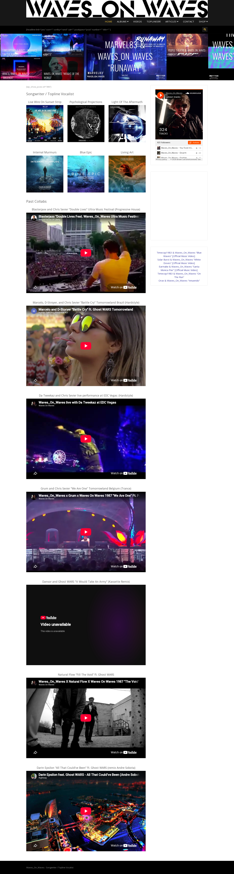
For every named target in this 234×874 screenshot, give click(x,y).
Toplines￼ (154, 21)
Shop (202, 21)
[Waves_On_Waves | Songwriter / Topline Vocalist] (117, 8)
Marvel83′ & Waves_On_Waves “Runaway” (41, 56)
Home (108, 21)
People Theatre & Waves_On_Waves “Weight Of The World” (103, 52)
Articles (171, 21)
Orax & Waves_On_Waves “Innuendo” (179, 280)
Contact (188, 21)
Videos (137, 21)
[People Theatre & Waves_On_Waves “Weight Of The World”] (103, 45)
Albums (122, 21)
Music (41, 75)
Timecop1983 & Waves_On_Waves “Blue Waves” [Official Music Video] (166, 50)
